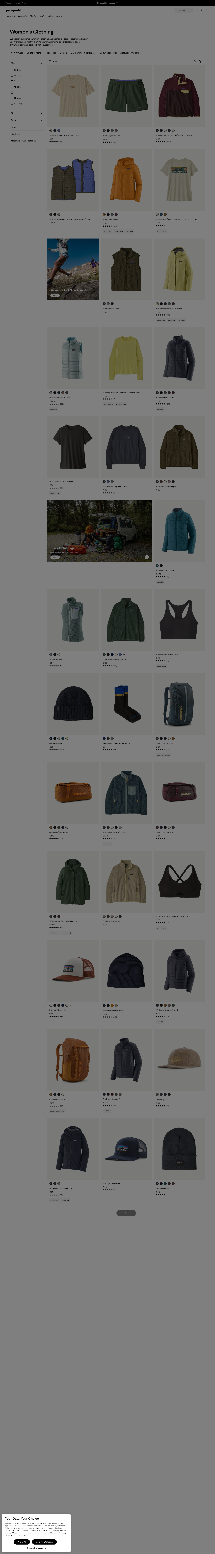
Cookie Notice (50, 1533)
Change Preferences (36, 1548)
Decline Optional (44, 1542)
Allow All (22, 1542)
